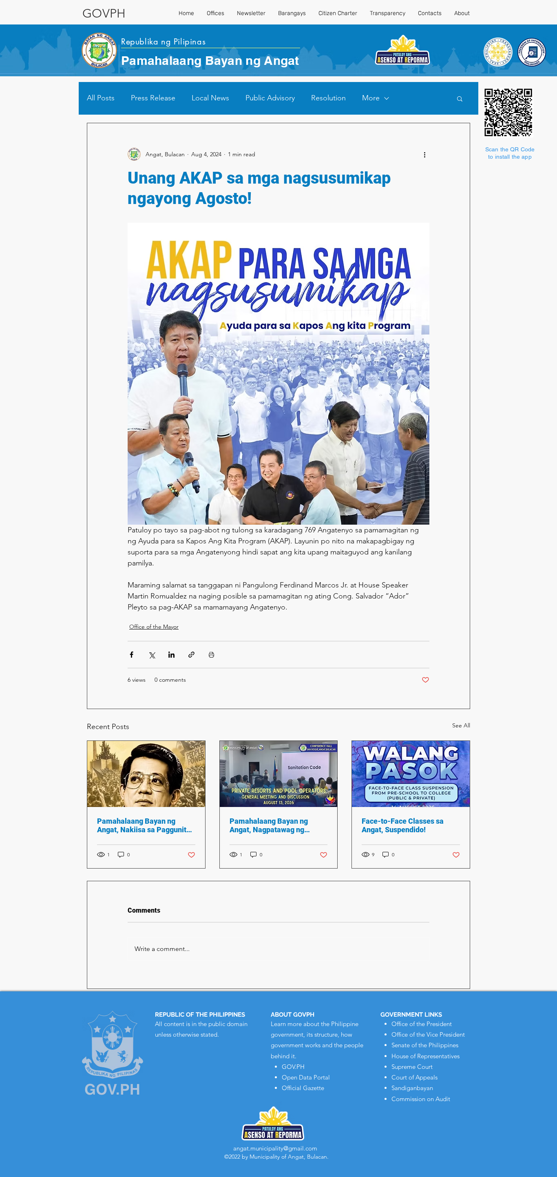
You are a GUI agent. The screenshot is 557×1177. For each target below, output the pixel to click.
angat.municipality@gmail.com (275, 1148)
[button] (460, 98)
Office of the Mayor (154, 626)
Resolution (328, 97)
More (371, 97)
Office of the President (421, 1024)
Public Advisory (270, 97)
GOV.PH (293, 1067)
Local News (210, 97)
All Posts (101, 97)
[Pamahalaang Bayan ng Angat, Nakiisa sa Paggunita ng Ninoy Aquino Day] (146, 774)
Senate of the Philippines (424, 1045)
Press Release (153, 97)
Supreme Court (412, 1067)
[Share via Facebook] (131, 654)
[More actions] (424, 154)
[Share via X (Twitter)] (151, 654)
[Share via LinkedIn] (171, 654)
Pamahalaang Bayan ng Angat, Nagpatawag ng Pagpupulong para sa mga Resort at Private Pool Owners (273, 825)
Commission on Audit (420, 1099)
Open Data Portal (306, 1077)
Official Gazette (303, 1088)
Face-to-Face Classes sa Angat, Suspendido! (403, 825)
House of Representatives (425, 1056)
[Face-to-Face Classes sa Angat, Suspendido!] (411, 774)
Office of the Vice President (428, 1034)
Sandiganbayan (412, 1088)
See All (461, 725)
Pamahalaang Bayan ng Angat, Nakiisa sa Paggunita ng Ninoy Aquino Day (143, 825)
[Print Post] (211, 654)
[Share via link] (191, 654)
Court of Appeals (414, 1077)
